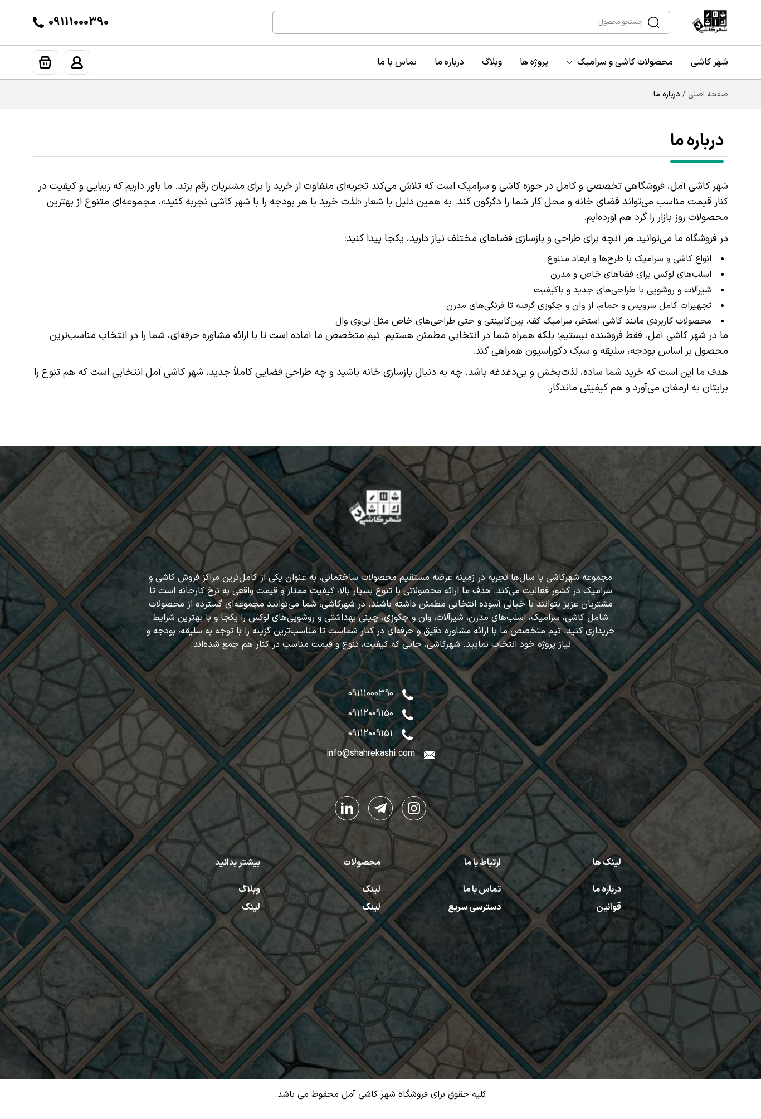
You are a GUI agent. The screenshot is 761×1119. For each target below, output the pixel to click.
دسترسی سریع (474, 907)
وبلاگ (492, 62)
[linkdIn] (347, 808)
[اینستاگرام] (414, 808)
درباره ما (449, 62)
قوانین (608, 907)
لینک (371, 889)
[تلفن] (38, 22)
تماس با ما (397, 62)
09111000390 (78, 22)
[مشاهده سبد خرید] (45, 62)
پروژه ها (534, 62)
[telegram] (380, 808)
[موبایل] (407, 713)
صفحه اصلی (708, 94)
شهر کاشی (709, 62)
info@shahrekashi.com (370, 753)
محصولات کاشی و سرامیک (625, 62)
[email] (429, 753)
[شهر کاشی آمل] (714, 22)
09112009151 (370, 733)
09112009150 (370, 713)
